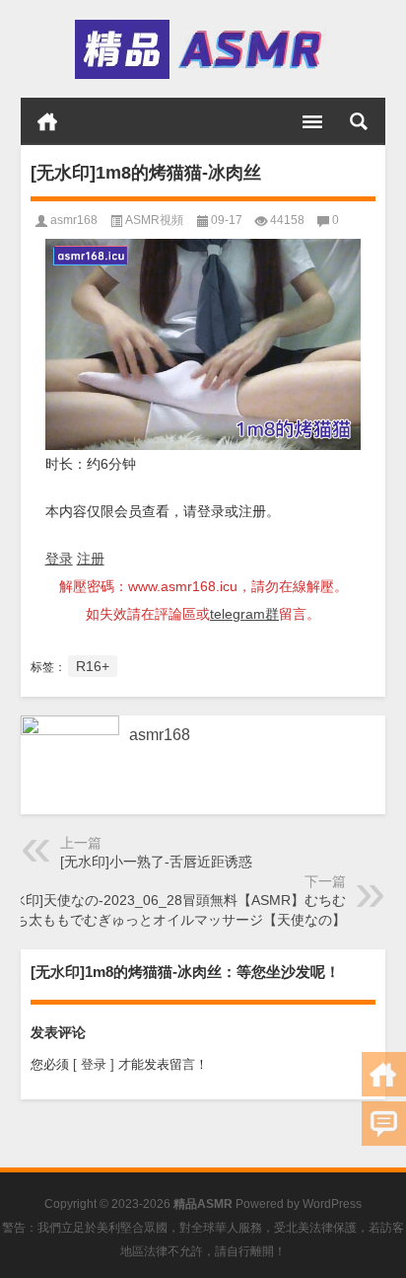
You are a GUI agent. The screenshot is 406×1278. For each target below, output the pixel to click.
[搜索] (358, 121)
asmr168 (74, 220)
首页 (47, 121)
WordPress (332, 1204)
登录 (59, 558)
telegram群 (244, 614)
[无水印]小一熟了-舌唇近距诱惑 (156, 861)
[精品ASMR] (201, 49)
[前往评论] (384, 1123)
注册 (90, 558)
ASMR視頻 (154, 220)
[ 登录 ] (93, 1064)
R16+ (92, 666)
